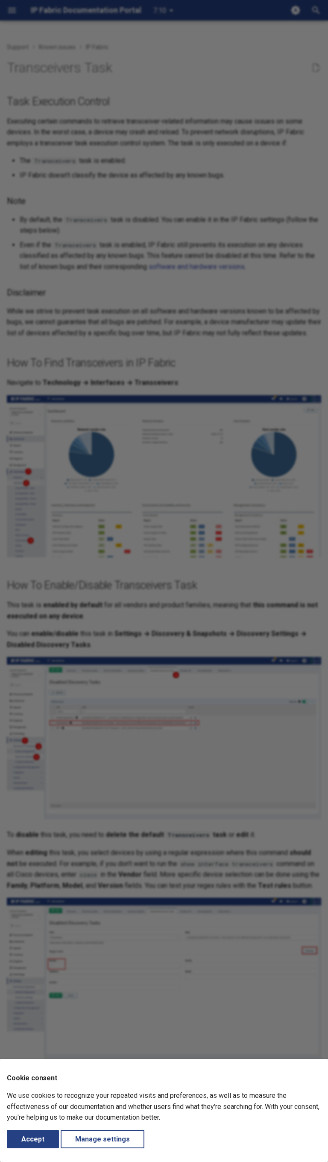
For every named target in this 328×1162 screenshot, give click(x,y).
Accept (32, 1139)
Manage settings (102, 1139)
